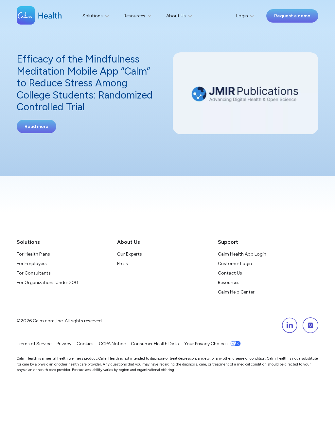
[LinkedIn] (289, 325)
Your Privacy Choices (206, 344)
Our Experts (129, 254)
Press (122, 263)
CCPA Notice (112, 344)
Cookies (85, 344)
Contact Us (230, 273)
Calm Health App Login (242, 254)
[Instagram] (310, 325)
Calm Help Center (237, 292)
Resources (228, 282)
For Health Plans (33, 254)
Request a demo (292, 16)
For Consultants (34, 273)
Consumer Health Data (155, 344)
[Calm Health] (39, 16)
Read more (36, 126)
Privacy (64, 344)
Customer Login (235, 263)
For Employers (32, 263)
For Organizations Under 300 (47, 282)
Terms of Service (34, 344)
